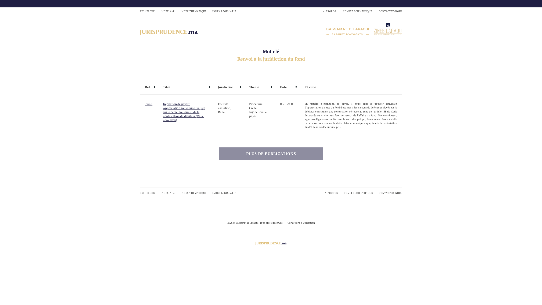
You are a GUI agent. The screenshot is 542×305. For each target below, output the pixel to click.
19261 (148, 104)
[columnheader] (149, 87)
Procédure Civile (256, 106)
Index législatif (224, 11)
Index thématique (193, 11)
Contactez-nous (390, 11)
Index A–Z (168, 11)
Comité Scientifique (357, 11)
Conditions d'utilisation (301, 222)
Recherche (147, 11)
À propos (329, 11)
